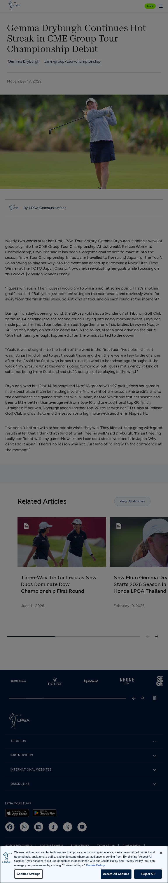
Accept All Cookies (116, 874)
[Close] (161, 853)
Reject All (147, 874)
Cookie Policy (95, 865)
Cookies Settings (28, 874)
